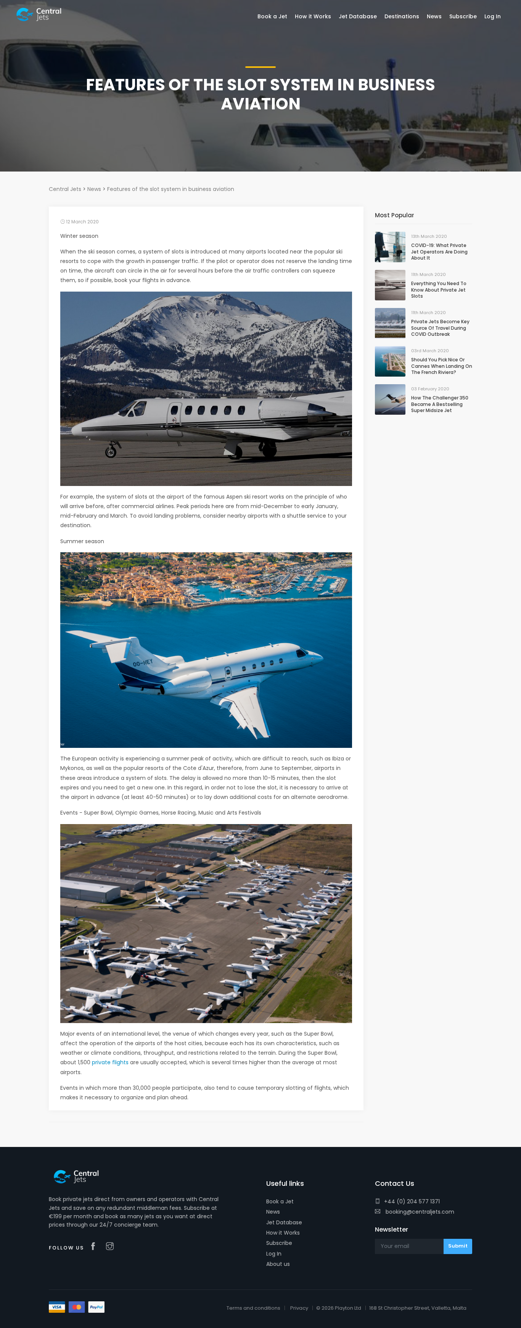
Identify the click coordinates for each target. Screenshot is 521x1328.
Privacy (299, 1308)
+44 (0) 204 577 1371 (412, 1201)
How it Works (283, 1233)
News (273, 1212)
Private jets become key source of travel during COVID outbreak (440, 328)
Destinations (401, 16)
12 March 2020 (82, 221)
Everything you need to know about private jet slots (438, 290)
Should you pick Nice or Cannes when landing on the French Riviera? (441, 366)
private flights (110, 1062)
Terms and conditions (253, 1308)
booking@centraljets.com (419, 1212)
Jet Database (284, 1222)
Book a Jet (280, 1201)
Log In (273, 1253)
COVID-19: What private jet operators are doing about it (439, 251)
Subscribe (279, 1243)
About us (278, 1264)
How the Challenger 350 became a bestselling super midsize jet (439, 404)
